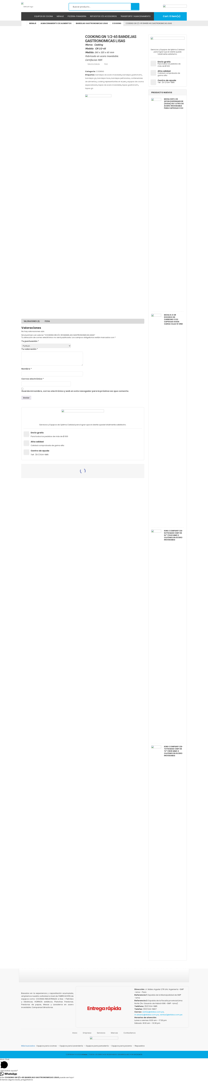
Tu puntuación (30, 341)
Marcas (114, 1033)
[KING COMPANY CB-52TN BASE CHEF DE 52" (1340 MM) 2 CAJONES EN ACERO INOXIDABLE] (156, 636)
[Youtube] (110, 977)
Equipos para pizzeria (122, 1045)
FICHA (47, 321)
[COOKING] (98, 200)
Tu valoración (29, 349)
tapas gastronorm (130, 85)
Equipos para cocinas (47, 1045)
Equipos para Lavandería (71, 1045)
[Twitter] (103, 977)
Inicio (74, 1033)
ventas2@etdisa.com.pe (171, 1014)
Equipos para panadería (97, 1045)
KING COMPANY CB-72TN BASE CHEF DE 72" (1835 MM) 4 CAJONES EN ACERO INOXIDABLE (173, 751)
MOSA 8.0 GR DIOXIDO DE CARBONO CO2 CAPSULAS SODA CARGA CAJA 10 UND (173, 319)
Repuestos (140, 1045)
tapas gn (89, 88)
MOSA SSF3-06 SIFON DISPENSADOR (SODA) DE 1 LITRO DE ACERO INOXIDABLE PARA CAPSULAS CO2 (174, 103)
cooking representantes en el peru (111, 81)
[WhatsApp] (117, 977)
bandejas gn (91, 78)
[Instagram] (96, 977)
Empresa (87, 1033)
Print (106, 64)
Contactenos (130, 1033)
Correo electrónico (32, 379)
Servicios (101, 1033)
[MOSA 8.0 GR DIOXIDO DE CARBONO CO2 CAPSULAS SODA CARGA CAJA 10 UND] (156, 420)
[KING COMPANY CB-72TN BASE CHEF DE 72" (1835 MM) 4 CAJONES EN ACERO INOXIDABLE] (156, 851)
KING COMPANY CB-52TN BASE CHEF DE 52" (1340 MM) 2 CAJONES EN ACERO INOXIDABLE (173, 535)
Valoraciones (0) (32, 321)
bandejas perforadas (120, 78)
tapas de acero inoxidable (109, 85)
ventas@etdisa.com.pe (153, 1012)
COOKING (100, 71)
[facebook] (89, 977)
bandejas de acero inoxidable (108, 75)
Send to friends (94, 64)
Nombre (26, 369)
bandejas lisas (103, 78)
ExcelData (138, 1054)
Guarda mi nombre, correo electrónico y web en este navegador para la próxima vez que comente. (75, 391)
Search (135, 6)
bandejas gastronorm (132, 75)
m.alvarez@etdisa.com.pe (146, 1014)
